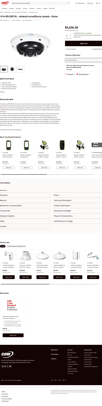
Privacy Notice (4, 394)
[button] (98, 3)
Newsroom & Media (72, 369)
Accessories (70, 74)
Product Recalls (87, 359)
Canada (59, 380)
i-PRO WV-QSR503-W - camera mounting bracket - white (59, 266)
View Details (69, 69)
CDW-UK (64, 380)
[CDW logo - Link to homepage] (4, 3)
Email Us (19, 380)
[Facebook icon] (2, 366)
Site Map (3, 391)
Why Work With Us (71, 352)
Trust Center (70, 373)
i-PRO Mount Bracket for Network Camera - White (42, 266)
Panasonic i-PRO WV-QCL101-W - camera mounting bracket (25, 266)
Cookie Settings (5, 401)
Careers (69, 359)
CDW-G (55, 380)
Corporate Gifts (87, 362)
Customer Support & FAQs (90, 352)
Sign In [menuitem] (91, 3)
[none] (4, 8)
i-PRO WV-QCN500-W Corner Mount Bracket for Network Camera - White (76, 266)
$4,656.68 (71, 27)
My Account (54, 350)
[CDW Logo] (4, 3)
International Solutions (73, 364)
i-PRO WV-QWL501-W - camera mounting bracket (8, 266)
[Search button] (68, 3)
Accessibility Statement (72, 357)
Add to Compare (71, 49)
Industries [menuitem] (32, 8)
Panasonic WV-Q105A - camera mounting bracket (93, 266)
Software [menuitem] (11, 8)
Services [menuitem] (25, 8)
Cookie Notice (4, 396)
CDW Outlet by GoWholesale (91, 366)
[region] (51, 157)
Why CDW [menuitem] (51, 8)
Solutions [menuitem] (18, 8)
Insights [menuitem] (45, 8)
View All (2, 92)
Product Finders (88, 364)
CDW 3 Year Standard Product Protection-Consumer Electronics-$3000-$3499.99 (10, 317)
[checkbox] (66, 49)
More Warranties (83, 74)
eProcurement (87, 355)
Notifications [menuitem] (81, 3)
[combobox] (38, 3)
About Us (69, 355)
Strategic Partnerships (72, 371)
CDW (52, 380)
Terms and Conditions (6, 398)
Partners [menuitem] (39, 8)
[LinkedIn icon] (5, 366)
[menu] (80, 3)
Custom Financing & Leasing (90, 357)
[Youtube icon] (10, 366)
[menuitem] (76, 3)
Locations (69, 366)
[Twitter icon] (8, 366)
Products (53, 359)
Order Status (54, 354)
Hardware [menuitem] (4, 8)
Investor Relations (71, 362)
